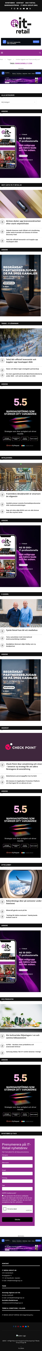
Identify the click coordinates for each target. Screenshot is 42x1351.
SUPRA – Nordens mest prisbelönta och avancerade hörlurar (20, 1046)
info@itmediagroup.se (14, 1281)
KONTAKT (20, 3)
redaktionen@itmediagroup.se (12, 1303)
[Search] (40, 53)
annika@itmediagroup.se (15, 1298)
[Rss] (30, 9)
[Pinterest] (17, 9)
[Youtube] (24, 9)
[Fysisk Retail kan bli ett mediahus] (21, 613)
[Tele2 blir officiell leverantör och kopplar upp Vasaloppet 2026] (21, 342)
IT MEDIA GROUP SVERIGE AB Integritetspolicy (17, 1315)
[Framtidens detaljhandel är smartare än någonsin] (21, 477)
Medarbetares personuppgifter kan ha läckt (21, 776)
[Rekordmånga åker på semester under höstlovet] (21, 884)
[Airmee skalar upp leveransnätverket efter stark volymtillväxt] (21, 204)
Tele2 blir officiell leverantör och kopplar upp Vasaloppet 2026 (21, 360)
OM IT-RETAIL (30, 3)
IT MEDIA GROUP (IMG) (29, 5)
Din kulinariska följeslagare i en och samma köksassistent (22, 1036)
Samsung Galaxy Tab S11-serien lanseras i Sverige (23, 1052)
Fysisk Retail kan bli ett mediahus (22, 630)
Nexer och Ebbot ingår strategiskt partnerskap (22, 369)
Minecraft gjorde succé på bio (16, 910)
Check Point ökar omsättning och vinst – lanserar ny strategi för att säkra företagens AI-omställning (24, 766)
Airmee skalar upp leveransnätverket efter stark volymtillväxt (23, 222)
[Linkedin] (20, 9)
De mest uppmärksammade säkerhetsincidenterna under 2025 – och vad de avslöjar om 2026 (24, 375)
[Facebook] (11, 9)
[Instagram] (14, 9)
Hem (1, 59)
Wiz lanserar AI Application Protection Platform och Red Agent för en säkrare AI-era (23, 782)
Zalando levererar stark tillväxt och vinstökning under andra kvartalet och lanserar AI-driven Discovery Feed (23, 232)
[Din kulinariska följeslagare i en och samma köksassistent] (21, 1018)
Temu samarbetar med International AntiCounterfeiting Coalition (19, 638)
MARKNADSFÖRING (11, 5)
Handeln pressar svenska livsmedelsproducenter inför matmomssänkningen (23, 504)
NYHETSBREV (10, 3)
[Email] (27, 9)
